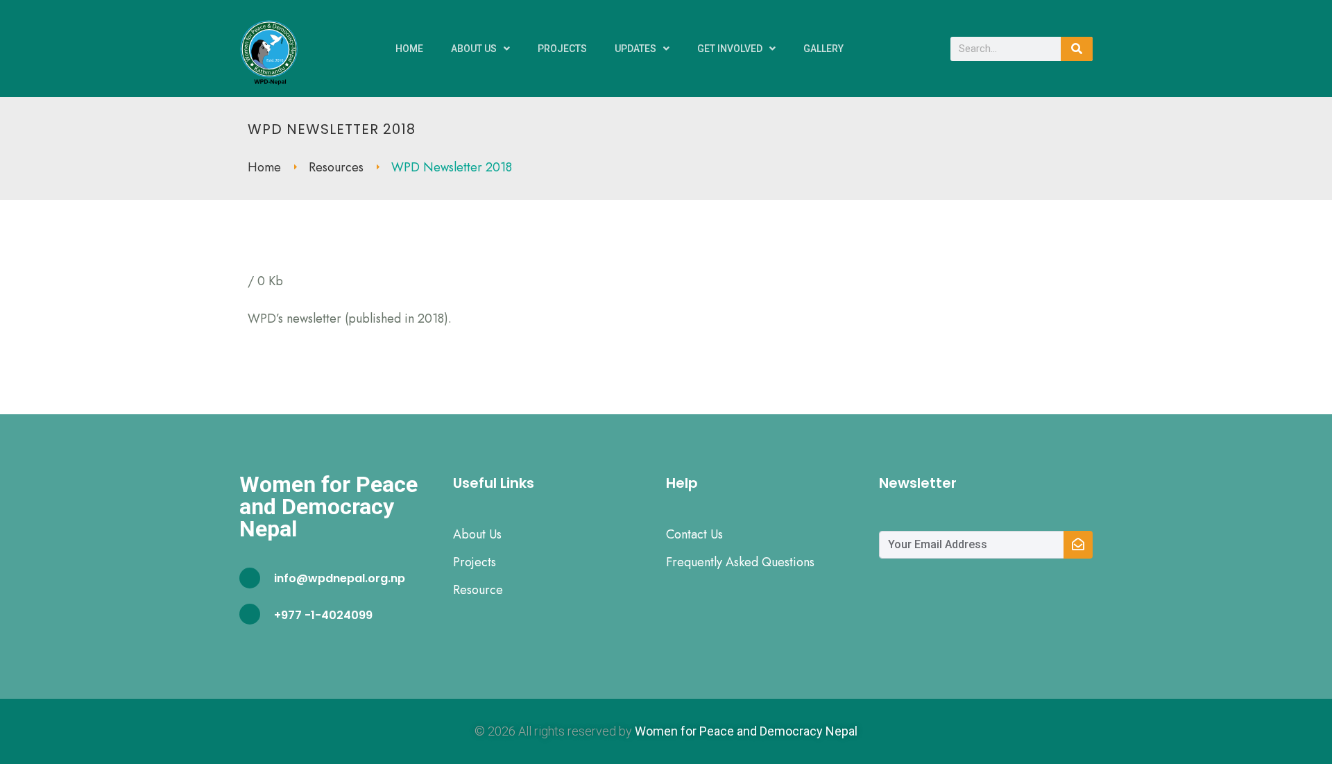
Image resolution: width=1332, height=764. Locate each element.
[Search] (1077, 49)
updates (635, 48)
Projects (562, 48)
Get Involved (729, 48)
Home (409, 48)
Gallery (823, 48)
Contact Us (694, 534)
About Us (474, 48)
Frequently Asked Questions (740, 562)
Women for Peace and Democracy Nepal (746, 731)
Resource (478, 590)
